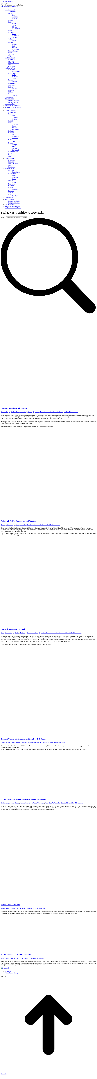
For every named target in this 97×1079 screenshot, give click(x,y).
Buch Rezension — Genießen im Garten (16, 954)
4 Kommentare (73, 412)
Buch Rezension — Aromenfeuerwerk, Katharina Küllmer (23, 799)
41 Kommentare (55, 525)
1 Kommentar (77, 633)
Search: (3, 217)
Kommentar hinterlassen (36, 958)
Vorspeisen (43, 412)
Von (53, 412)
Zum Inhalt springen (7, 1)
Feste (2, 633)
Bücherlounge (5, 803)
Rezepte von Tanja (21, 412)
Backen (3, 525)
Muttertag (23, 633)
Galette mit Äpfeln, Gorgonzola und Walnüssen (19, 521)
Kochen (13, 412)
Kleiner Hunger (5, 412)
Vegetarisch (36, 412)
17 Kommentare (79, 803)
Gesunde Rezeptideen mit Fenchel (14, 408)
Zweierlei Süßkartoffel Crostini (13, 629)
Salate (30, 412)
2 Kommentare (40, 908)
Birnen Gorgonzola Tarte (10, 905)
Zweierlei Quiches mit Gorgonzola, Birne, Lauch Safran (23, 739)
